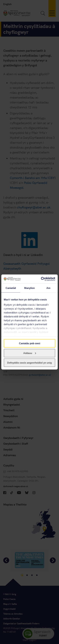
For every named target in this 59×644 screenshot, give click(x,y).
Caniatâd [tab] (11, 288)
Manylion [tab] (29, 288)
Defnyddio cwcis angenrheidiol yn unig (29, 362)
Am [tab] (48, 288)
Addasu (27, 353)
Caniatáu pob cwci (29, 343)
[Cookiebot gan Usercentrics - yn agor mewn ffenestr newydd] (41, 279)
